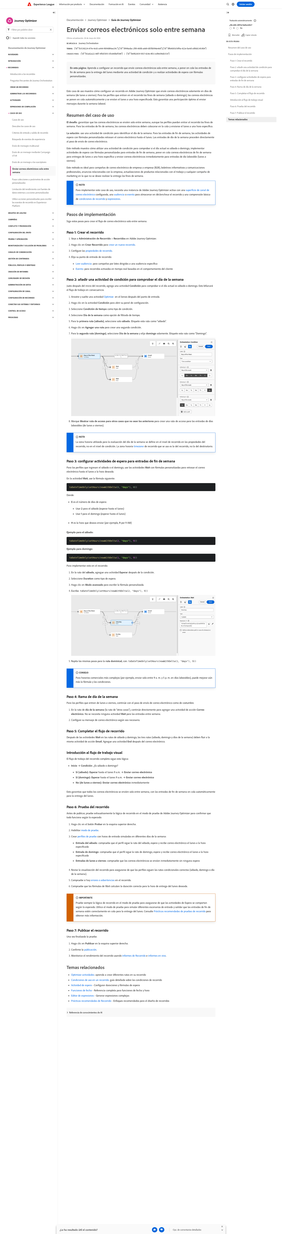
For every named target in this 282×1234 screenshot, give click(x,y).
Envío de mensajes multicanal (25, 145)
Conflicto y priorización (19, 226)
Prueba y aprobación (18, 239)
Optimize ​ (109, 296)
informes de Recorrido (134, 955)
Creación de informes (18, 272)
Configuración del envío (19, 232)
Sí (234, 28)
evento (130, 194)
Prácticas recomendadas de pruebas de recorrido (179, 911)
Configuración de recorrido (21, 298)
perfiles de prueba (87, 836)
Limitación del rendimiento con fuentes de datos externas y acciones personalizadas (31, 191)
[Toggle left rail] (54, 13)
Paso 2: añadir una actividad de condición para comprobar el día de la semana (251, 69)
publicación (90, 949)
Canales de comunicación (20, 252)
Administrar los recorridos (23, 93)
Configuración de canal (19, 291)
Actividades (15, 100)
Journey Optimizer (97, 20)
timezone (139, 446)
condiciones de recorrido (92, 198)
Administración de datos (19, 285)
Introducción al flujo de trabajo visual (246, 99)
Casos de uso (16, 113)
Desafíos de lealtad (17, 213)
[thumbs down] (161, 1229)
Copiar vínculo (251, 35)
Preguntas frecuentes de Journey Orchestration (31, 80)
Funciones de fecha (81, 990)
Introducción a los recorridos (22, 74)
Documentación (75, 20)
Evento (79, 268)
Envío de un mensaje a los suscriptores (29, 162)
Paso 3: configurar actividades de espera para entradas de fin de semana (250, 79)
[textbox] (29, 30)
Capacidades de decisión (19, 278)
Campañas (12, 219)
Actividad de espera (81, 985)
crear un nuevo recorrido (122, 244)
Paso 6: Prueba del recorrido (242, 106)
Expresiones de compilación (23, 107)
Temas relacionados (238, 119)
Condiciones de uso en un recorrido (90, 980)
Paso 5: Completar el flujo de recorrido (247, 93)
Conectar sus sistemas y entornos (24, 304)
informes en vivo (157, 955)
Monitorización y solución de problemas (27, 245)
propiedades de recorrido (99, 250)
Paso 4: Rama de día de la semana (245, 86)
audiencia (119, 194)
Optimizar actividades (82, 974)
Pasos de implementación (240, 54)
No (241, 28)
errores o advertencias (103, 880)
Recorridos (13, 67)
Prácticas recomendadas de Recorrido (91, 1000)
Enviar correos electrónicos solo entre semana (30, 170)
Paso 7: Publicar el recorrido (242, 112)
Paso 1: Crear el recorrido (241, 60)
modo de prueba (89, 830)
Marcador (236, 35)
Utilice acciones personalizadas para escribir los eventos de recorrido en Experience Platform (31, 202)
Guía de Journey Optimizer (126, 20)
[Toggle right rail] (227, 13)
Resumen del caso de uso (239, 47)
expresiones (114, 198)
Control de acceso (17, 311)
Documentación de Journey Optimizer (27, 47)
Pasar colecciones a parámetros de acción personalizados (31, 181)
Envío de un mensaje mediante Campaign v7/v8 (31, 154)
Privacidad (13, 317)
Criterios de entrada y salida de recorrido (30, 132)
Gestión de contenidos (18, 259)
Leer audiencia (84, 263)
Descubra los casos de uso (23, 126)
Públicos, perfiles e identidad (21, 265)
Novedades (13, 54)
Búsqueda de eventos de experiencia (28, 139)
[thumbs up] (154, 1229)
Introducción (14, 61)
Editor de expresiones (82, 995)
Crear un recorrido (19, 87)
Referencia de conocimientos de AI (85, 1012)
